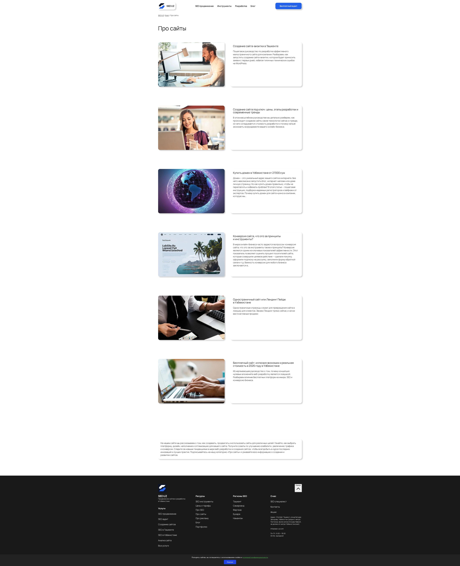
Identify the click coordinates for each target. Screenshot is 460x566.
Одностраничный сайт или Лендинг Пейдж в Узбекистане (259, 301)
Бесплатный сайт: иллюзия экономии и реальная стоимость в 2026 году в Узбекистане (263, 364)
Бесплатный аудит (288, 6)
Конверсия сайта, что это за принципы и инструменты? (257, 238)
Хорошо (230, 562)
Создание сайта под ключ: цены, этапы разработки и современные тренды (265, 111)
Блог (167, 15)
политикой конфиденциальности (255, 557)
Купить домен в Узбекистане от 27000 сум (259, 172)
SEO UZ (161, 15)
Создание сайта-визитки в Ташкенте (255, 46)
